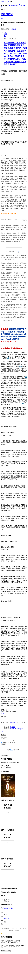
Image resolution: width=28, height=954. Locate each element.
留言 (15, 722)
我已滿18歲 (3, 951)
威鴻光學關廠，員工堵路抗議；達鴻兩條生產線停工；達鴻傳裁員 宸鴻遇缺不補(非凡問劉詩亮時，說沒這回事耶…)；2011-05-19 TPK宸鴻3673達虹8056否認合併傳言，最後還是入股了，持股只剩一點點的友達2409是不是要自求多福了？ (15, 53)
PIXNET (7, 928)
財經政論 (13, 29)
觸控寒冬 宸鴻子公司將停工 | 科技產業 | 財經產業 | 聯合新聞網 (14, 331)
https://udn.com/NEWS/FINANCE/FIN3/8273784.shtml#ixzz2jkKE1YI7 (14, 336)
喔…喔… (3, 713)
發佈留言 (3, 744)
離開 (9, 951)
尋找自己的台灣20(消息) (16, 729)
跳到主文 (3, 18)
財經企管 (12, 727)
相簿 (5, 32)
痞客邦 (12, 722)
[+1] (4, 82)
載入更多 (3, 734)
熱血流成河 (7, 14)
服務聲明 (17, 930)
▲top (2, 731)
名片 (5, 36)
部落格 (5, 34)
